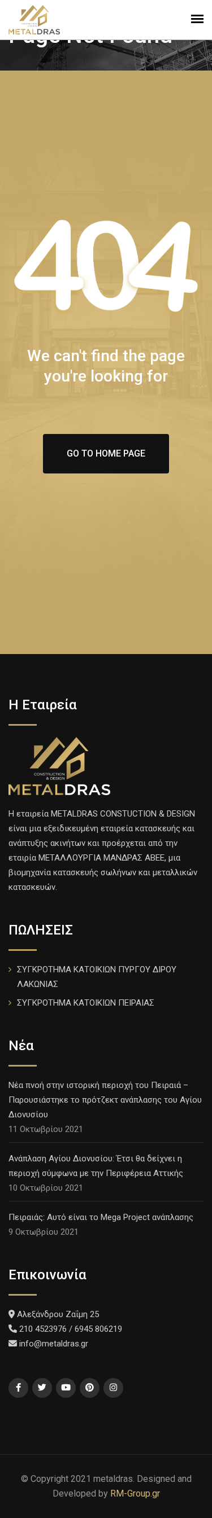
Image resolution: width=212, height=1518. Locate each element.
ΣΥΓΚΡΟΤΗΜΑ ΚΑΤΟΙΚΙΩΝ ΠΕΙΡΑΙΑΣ (85, 1003)
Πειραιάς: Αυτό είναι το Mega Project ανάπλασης (100, 1217)
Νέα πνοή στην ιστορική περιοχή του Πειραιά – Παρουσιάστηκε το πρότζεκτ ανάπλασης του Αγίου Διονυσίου (105, 1100)
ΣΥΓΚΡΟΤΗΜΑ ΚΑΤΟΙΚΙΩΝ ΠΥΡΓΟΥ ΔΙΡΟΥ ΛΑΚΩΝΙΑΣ (96, 976)
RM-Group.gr (135, 1493)
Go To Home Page (106, 453)
